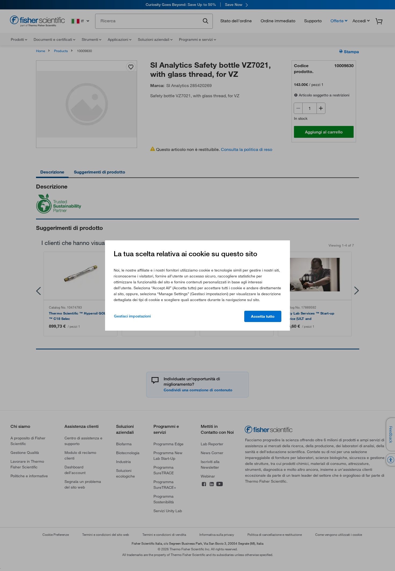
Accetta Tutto (263, 316)
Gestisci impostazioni (132, 316)
